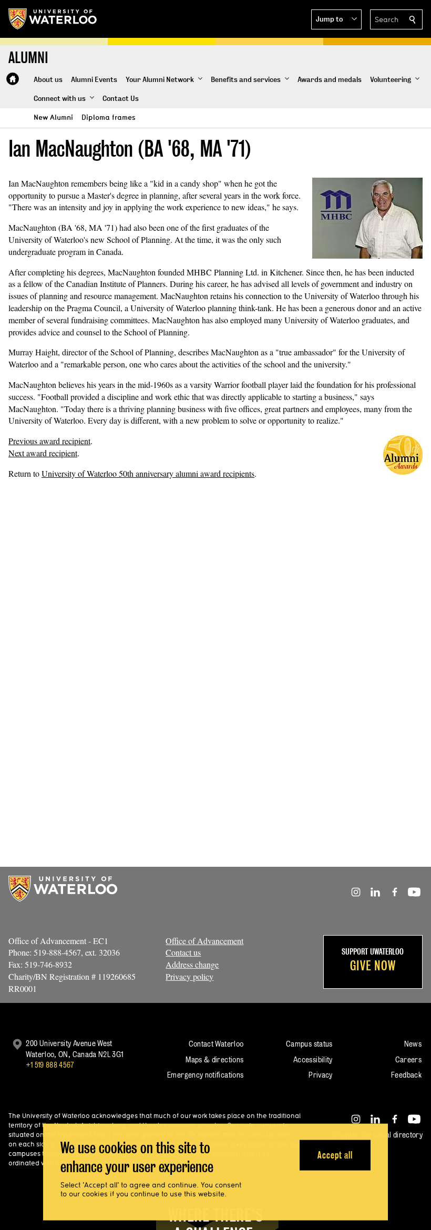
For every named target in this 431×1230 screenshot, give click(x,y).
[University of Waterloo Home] (53, 18)
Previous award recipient (49, 440)
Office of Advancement (204, 940)
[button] (336, 19)
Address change (192, 964)
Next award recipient (42, 452)
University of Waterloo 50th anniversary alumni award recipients (148, 473)
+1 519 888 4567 (50, 1064)
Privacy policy (189, 976)
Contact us (183, 952)
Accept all (335, 1154)
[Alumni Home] (12, 79)
